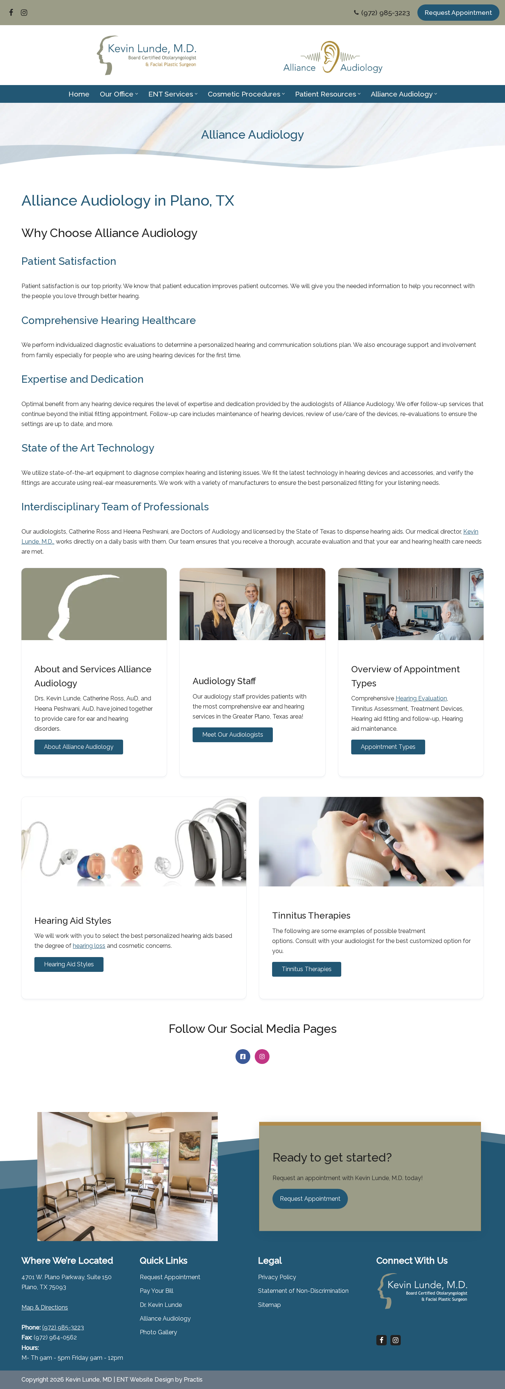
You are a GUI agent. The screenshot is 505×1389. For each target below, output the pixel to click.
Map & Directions (44, 1307)
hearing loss (89, 945)
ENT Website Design (145, 1379)
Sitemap (269, 1304)
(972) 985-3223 (385, 13)
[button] (136, 93)
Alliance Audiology (165, 1318)
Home (78, 94)
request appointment (458, 12)
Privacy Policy (277, 1277)
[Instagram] (24, 12)
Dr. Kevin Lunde (161, 1304)
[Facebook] (11, 12)
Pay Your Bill (156, 1290)
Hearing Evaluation (421, 698)
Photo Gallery (158, 1332)
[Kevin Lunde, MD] (146, 55)
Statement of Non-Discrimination (303, 1290)
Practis (193, 1379)
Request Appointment (170, 1277)
